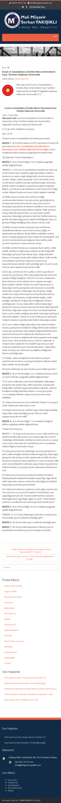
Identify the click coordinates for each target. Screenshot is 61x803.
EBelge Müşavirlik (22, 79)
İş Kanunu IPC (10, 624)
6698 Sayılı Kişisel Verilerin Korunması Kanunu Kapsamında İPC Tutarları (30, 550)
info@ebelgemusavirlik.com (41, 3)
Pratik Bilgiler (9, 657)
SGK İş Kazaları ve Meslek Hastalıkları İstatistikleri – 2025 (28, 694)
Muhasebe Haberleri (10, 800)
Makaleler (8, 646)
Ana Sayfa (12, 780)
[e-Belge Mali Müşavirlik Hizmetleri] (30, 20)
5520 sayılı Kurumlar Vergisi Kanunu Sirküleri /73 (25, 677)
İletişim (7, 619)
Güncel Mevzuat (15, 788)
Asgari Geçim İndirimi (13, 586)
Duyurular (8, 602)
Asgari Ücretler (10, 591)
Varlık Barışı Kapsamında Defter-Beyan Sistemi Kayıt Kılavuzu (30, 688)
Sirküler (7, 663)
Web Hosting (35, 800)
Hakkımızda (9, 608)
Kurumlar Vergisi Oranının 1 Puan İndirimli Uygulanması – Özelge (30, 557)
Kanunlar (8, 635)
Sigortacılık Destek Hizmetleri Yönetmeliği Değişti (25, 683)
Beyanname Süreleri (13, 597)
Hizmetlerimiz (10, 613)
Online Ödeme (10, 652)
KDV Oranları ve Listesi (14, 641)
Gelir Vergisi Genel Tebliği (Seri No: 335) (21, 699)
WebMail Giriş (38, 7)
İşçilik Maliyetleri (11, 630)
